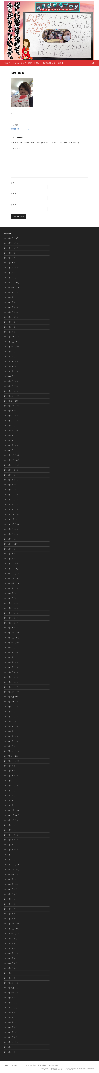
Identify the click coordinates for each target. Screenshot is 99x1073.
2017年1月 (8, 805)
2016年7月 (8, 830)
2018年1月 (8, 746)
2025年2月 (8, 327)
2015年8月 (8, 884)
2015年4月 (8, 904)
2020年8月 (8, 593)
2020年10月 (9, 583)
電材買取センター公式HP (53, 63)
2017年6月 (8, 781)
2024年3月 (8, 381)
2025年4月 (8, 317)
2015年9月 (8, 879)
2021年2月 (8, 564)
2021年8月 (8, 534)
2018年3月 (8, 736)
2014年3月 (8, 968)
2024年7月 (8, 361)
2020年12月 (9, 574)
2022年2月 (8, 504)
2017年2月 (8, 800)
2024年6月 (8, 366)
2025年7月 (8, 302)
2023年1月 (8, 450)
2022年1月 (8, 509)
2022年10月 (9, 465)
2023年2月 (8, 445)
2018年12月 (9, 692)
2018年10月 (9, 702)
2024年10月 (9, 347)
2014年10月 (9, 934)
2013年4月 (8, 1022)
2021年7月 (8, 539)
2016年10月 (9, 820)
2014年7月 (8, 948)
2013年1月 (8, 1037)
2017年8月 (8, 771)
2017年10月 (9, 761)
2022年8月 (8, 475)
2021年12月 (9, 514)
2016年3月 (8, 850)
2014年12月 (9, 924)
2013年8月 (8, 1003)
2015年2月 (8, 914)
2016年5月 (8, 840)
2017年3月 (8, 795)
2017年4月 (8, 791)
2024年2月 (8, 386)
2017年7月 (8, 776)
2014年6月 (8, 953)
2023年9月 (8, 411)
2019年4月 (8, 672)
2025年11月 (9, 283)
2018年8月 (8, 712)
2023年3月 (8, 440)
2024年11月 (9, 342)
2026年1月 (8, 273)
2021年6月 (8, 544)
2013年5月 (8, 1017)
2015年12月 (9, 865)
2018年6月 (8, 721)
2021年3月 (8, 559)
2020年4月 (8, 613)
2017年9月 (8, 766)
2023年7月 (8, 421)
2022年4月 (8, 495)
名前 (13, 183)
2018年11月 (9, 697)
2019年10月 (9, 643)
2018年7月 (8, 717)
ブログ (7, 63)
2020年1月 (8, 628)
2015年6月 (8, 894)
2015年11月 (9, 869)
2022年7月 (8, 480)
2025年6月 (8, 307)
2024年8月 (8, 356)
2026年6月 (8, 248)
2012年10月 (9, 1047)
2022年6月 (8, 485)
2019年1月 (8, 687)
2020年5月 (8, 608)
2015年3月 (8, 909)
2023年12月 (9, 396)
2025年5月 (8, 312)
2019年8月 (8, 652)
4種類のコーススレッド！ (22, 129)
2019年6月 (8, 662)
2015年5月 (8, 899)
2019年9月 (8, 648)
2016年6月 (8, 835)
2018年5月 (8, 726)
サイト (13, 205)
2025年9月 (8, 292)
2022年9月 (8, 470)
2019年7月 (8, 657)
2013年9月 (8, 998)
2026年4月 (8, 258)
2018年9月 (8, 707)
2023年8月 (8, 416)
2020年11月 (9, 578)
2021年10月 (9, 524)
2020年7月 (8, 598)
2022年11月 (9, 460)
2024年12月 (9, 337)
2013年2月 (8, 1032)
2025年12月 (9, 278)
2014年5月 (8, 958)
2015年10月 (9, 874)
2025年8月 (8, 297)
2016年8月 (8, 825)
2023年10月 (9, 406)
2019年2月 (8, 682)
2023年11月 (9, 401)
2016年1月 (8, 860)
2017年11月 (9, 756)
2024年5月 (8, 371)
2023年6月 (8, 426)
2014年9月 (8, 939)
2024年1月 (8, 391)
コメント (15, 148)
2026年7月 (8, 243)
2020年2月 (8, 623)
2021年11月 (9, 519)
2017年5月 (8, 786)
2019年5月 (8, 667)
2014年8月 (8, 943)
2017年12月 (9, 751)
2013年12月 (9, 983)
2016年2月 (8, 855)
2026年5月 (8, 253)
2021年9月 (8, 529)
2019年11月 (9, 638)
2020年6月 (8, 603)
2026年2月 (8, 268)
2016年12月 (9, 810)
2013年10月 (9, 993)
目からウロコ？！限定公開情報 (26, 63)
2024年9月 (8, 352)
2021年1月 (8, 569)
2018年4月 (8, 731)
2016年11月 (9, 815)
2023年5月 (8, 430)
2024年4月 (8, 376)
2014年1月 (8, 978)
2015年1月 (8, 919)
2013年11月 (9, 988)
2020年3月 (8, 618)
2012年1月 (8, 1052)
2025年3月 (8, 322)
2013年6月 (8, 1012)
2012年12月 (9, 1042)
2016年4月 (8, 845)
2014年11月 (9, 929)
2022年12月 (9, 455)
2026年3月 (8, 263)
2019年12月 (9, 633)
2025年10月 (9, 287)
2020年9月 (8, 588)
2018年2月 (8, 741)
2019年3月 (8, 677)
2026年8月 (8, 238)
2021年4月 (8, 554)
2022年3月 (8, 500)
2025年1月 (8, 332)
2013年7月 (8, 1008)
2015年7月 (8, 889)
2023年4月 (8, 435)
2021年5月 (8, 549)
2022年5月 (8, 490)
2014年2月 (8, 973)
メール (13, 194)
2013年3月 (8, 1027)
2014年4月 (8, 963)
